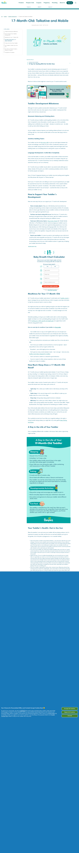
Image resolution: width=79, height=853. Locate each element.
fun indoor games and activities (47, 543)
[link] (49, 92)
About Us (62, 2)
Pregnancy (47, 2)
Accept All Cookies (69, 708)
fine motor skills (45, 142)
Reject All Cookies (69, 712)
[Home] (4, 2)
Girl (55, 266)
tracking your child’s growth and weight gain (42, 321)
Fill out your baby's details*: (49, 264)
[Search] (75, 2)
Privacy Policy (51, 713)
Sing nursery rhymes (52, 221)
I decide (69, 715)
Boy (47, 266)
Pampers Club (30, 2)
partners (23, 710)
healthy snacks (64, 298)
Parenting (54, 2)
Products (21, 2)
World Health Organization (52, 290)
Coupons (38, 2)
